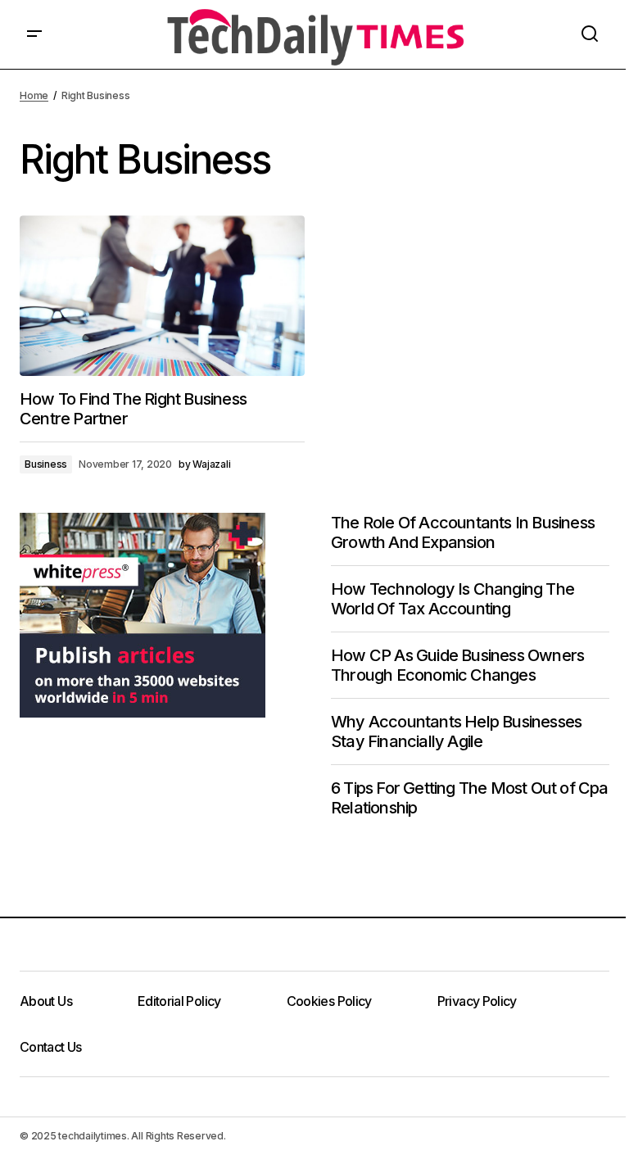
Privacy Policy (477, 1001)
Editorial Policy (179, 1001)
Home (34, 95)
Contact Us (51, 1047)
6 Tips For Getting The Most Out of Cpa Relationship (470, 798)
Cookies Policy (329, 1001)
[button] (34, 34)
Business (46, 464)
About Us (46, 1001)
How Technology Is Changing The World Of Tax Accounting (452, 598)
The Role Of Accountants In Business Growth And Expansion (463, 532)
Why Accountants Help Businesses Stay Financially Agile (456, 731)
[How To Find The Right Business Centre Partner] (162, 295)
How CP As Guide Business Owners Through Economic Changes (457, 665)
